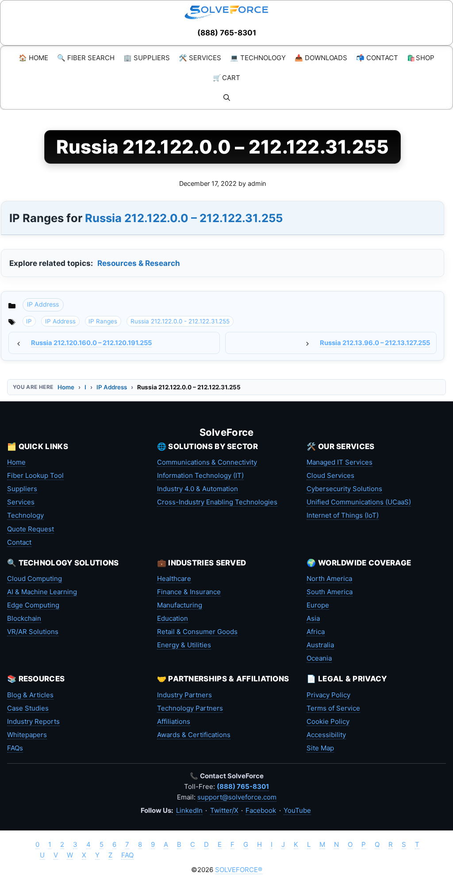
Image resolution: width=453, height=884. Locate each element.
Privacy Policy (328, 695)
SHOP (420, 58)
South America (330, 592)
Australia (320, 645)
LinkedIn (189, 810)
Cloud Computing (34, 578)
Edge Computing (33, 605)
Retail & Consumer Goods (197, 631)
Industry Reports (33, 721)
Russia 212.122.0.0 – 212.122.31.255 (184, 218)
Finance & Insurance (189, 592)
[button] (226, 98)
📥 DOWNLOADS (321, 58)
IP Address (43, 304)
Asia (313, 618)
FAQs (15, 748)
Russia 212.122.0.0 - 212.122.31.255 (180, 321)
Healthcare (174, 578)
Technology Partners (190, 708)
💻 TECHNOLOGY (258, 58)
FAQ (127, 855)
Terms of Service (333, 708)
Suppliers (22, 488)
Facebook (261, 810)
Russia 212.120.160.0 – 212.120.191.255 (91, 343)
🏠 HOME (33, 58)
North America (329, 578)
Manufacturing (179, 605)
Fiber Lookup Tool (35, 475)
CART (226, 77)
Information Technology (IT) (200, 475)
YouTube (297, 810)
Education (172, 618)
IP (29, 321)
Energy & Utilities (184, 645)
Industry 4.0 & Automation (197, 488)
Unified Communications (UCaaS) (359, 502)
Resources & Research (138, 263)
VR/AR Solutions (32, 631)
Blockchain (24, 618)
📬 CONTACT (377, 58)
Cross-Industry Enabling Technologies (217, 502)
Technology (25, 515)
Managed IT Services (339, 462)
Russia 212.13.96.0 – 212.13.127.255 (375, 343)
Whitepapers (27, 734)
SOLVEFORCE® (238, 869)
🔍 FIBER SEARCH (86, 58)
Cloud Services (330, 475)
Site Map (320, 748)
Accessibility (326, 734)
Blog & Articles (30, 695)
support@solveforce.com (236, 797)
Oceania (319, 658)
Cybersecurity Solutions (344, 488)
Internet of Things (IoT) (343, 515)
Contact (19, 542)
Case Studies (28, 708)
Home (66, 387)
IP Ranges (102, 321)
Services (21, 502)
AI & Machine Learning (42, 592)
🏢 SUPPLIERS (146, 58)
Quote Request (30, 529)
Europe (318, 605)
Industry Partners (184, 695)
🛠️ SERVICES (200, 58)
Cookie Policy (328, 721)
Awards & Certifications (193, 734)
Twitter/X (224, 810)
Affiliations (173, 721)
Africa (316, 631)
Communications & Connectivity (207, 462)
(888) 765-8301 (226, 32)
